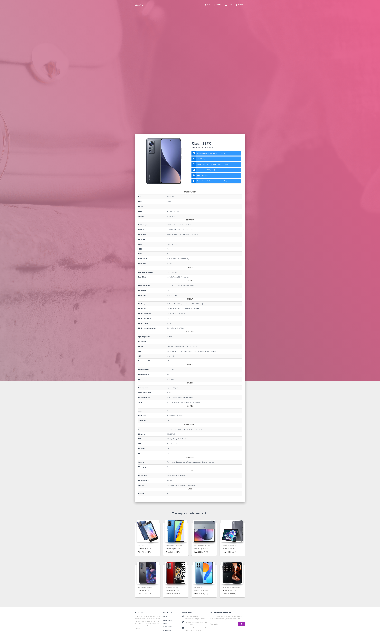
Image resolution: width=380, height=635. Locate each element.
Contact (239, 5)
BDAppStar (139, 5)
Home (207, 5)
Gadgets (217, 5)
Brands (228, 5)
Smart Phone (167, 620)
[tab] (216, 167)
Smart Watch (167, 627)
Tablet (165, 623)
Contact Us (167, 630)
